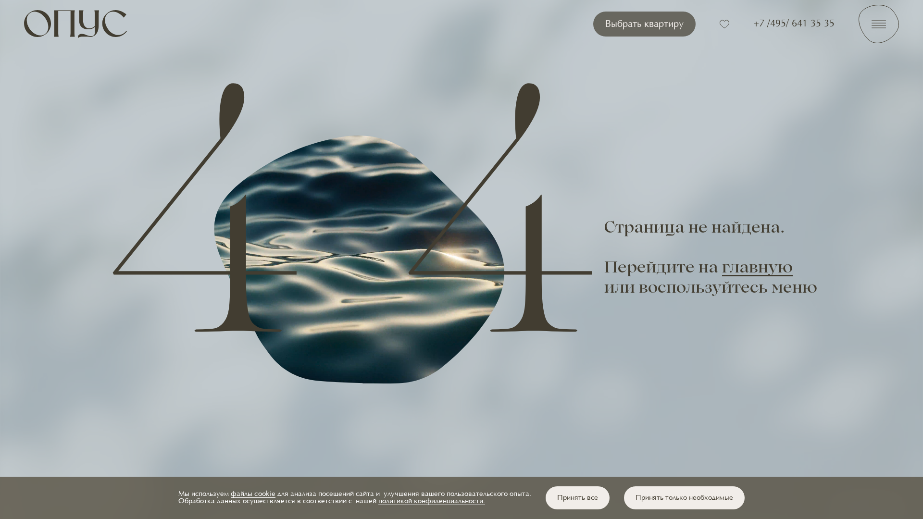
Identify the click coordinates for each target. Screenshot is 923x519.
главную (757, 269)
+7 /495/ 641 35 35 (794, 24)
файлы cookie (253, 494)
